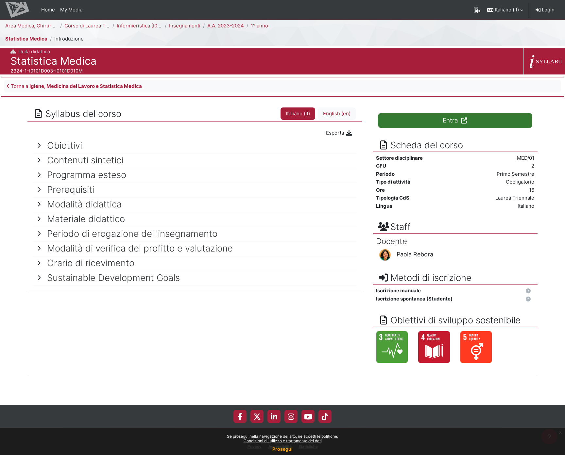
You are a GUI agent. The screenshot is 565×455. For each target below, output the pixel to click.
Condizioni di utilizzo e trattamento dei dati (283, 440)
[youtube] (308, 416)
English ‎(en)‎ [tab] (337, 113)
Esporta (335, 133)
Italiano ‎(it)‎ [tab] (298, 113)
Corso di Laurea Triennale (94, 26)
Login (547, 10)
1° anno (259, 26)
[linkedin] (274, 416)
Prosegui (282, 449)
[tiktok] (325, 416)
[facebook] (240, 416)
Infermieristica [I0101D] (143, 26)
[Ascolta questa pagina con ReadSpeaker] (477, 10)
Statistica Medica (26, 39)
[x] (257, 416)
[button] (505, 10)
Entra (451, 120)
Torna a (75, 86)
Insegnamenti (184, 26)
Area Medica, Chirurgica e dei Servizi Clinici (56, 26)
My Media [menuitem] (71, 10)
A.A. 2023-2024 (225, 26)
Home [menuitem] (48, 10)
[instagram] (291, 416)
